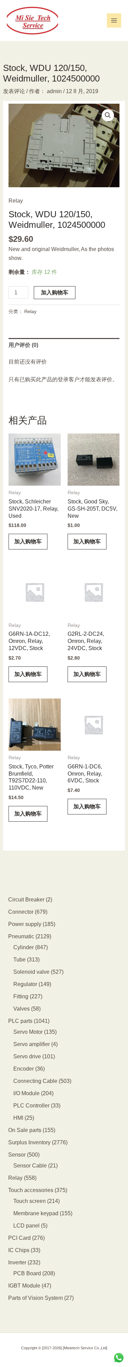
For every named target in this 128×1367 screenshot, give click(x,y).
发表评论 (14, 91)
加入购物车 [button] (28, 541)
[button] (108, 115)
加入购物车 (54, 292)
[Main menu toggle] (114, 20)
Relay (16, 201)
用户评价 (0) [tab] (23, 345)
